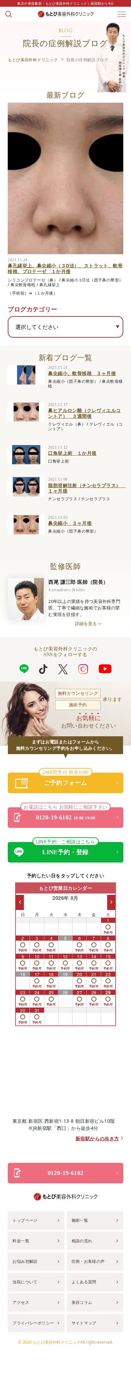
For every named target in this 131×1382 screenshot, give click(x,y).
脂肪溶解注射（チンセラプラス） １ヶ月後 (86, 488)
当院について (24, 1282)
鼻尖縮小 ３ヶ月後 (70, 523)
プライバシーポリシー (33, 1323)
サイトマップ (84, 1323)
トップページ (24, 1220)
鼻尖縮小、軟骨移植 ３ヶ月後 (82, 373)
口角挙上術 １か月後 (72, 453)
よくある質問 (84, 1282)
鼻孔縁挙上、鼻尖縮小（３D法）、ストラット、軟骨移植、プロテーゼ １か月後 (65, 268)
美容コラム (82, 1302)
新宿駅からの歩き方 (97, 1139)
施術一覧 (80, 1220)
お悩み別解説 (24, 1261)
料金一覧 (20, 1241)
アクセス (20, 1302)
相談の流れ (82, 1241)
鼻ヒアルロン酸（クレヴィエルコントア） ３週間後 (84, 413)
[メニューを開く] (122, 14)
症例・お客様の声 (88, 1261)
